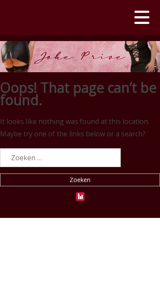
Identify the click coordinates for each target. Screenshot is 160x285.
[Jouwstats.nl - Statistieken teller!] (80, 194)
